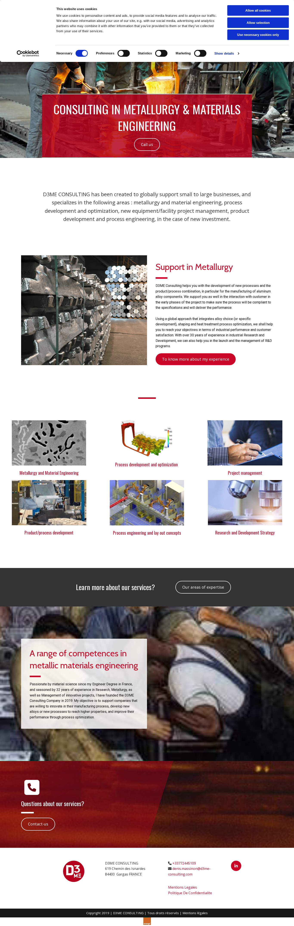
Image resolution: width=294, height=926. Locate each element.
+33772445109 (184, 863)
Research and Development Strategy (245, 532)
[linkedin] (236, 866)
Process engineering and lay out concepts (147, 533)
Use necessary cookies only (258, 35)
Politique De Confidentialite (190, 893)
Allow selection (258, 22)
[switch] (124, 53)
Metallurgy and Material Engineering (49, 473)
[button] (147, 144)
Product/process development (49, 532)
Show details (224, 53)
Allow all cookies (258, 10)
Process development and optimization (147, 464)
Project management (245, 473)
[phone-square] (32, 789)
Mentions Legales (182, 887)
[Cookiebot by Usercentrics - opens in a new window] (28, 53)
